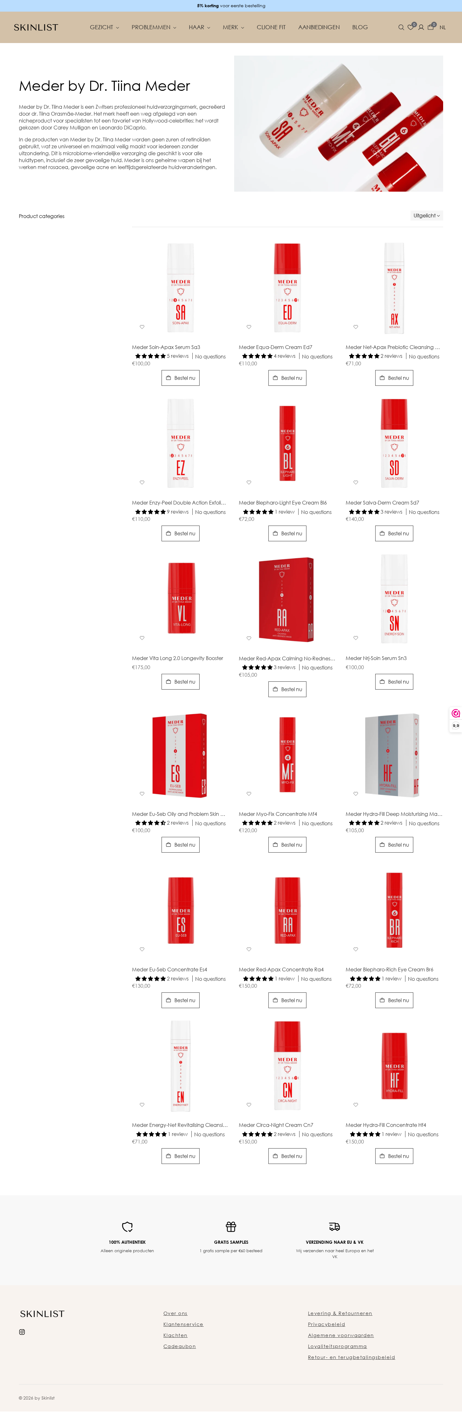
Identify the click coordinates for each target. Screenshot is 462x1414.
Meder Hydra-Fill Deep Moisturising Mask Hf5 (394, 814)
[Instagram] (22, 1331)
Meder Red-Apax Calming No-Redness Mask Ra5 (287, 659)
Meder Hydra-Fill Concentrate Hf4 (386, 1125)
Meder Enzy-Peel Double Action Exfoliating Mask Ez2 (180, 503)
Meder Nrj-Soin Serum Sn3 (376, 658)
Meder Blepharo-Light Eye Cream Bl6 (283, 503)
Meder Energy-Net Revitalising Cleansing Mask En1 (180, 1125)
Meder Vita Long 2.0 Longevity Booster (177, 658)
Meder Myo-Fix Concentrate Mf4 (278, 814)
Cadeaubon (179, 1346)
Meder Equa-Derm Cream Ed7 (275, 347)
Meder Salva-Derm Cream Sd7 (382, 503)
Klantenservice (183, 1324)
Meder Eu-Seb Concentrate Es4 (169, 970)
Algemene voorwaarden (341, 1335)
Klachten (175, 1335)
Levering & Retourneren (340, 1313)
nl (443, 27)
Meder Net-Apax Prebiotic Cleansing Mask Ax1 (394, 347)
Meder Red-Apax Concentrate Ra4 (281, 970)
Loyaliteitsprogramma (337, 1346)
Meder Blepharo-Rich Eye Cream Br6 (389, 970)
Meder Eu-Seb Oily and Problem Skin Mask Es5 (180, 814)
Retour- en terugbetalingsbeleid (351, 1357)
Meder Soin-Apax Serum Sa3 (166, 347)
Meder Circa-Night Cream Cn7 (276, 1125)
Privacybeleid (326, 1324)
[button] (401, 27)
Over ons (175, 1313)
